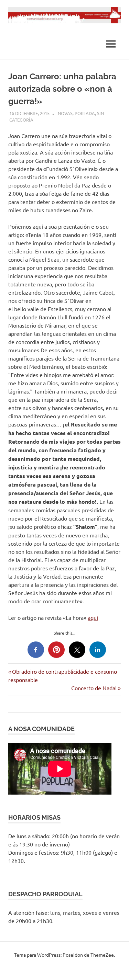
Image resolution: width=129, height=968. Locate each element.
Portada (85, 113)
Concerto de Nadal (94, 687)
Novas (65, 113)
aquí (93, 617)
